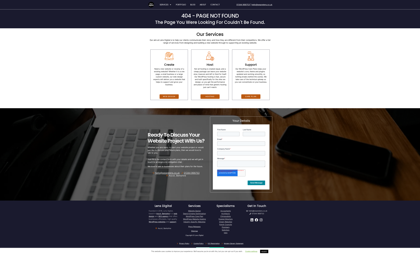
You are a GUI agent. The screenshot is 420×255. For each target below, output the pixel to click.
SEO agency (163, 216)
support (173, 222)
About (203, 4)
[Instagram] (261, 220)
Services (164, 4)
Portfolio (181, 4)
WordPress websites (157, 222)
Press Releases (194, 226)
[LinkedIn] (252, 220)
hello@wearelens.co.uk (262, 4)
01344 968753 (243, 4)
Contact (215, 4)
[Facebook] (256, 220)
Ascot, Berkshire (163, 213)
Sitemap (194, 231)
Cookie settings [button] (251, 251)
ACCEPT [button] (264, 251)
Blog (192, 4)
